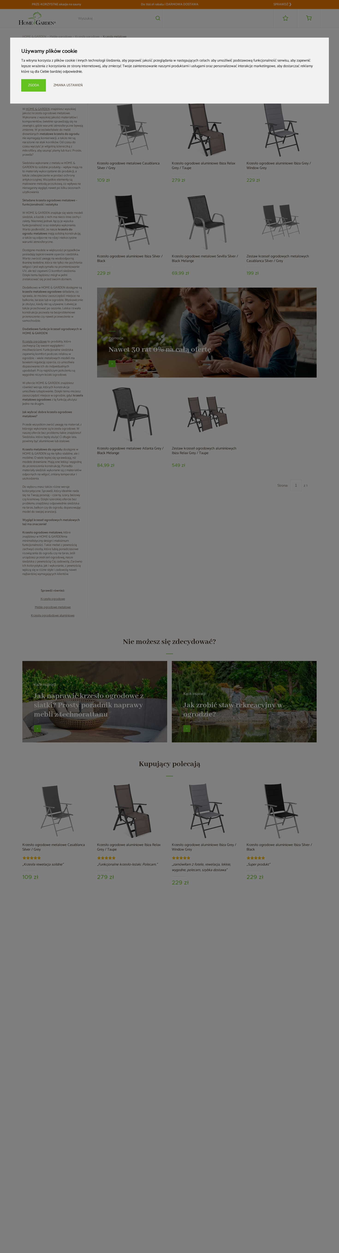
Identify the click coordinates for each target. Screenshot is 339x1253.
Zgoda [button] (33, 85)
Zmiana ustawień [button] (68, 85)
